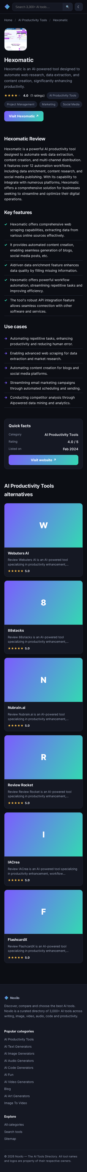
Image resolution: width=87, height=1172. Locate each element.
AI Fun (9, 1075)
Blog (7, 1089)
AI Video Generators (19, 1082)
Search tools (13, 1132)
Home (8, 20)
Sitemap (10, 1139)
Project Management (20, 104)
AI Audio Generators (19, 1061)
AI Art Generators (17, 1096)
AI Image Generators (19, 1053)
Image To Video (15, 1103)
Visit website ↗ (43, 460)
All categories (14, 1125)
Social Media (71, 104)
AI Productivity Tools (32, 20)
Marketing (48, 104)
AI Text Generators (18, 1046)
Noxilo (11, 997)
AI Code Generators (18, 1068)
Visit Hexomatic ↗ (24, 116)
